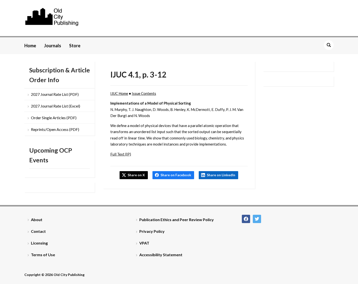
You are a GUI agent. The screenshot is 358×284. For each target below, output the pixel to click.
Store (74, 45)
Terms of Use (43, 254)
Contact (38, 231)
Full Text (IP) (120, 154)
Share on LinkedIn (221, 175)
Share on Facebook (175, 175)
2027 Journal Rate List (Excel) (55, 106)
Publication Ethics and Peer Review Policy (176, 219)
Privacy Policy (152, 231)
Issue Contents (144, 93)
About (36, 219)
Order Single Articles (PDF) (53, 117)
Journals (52, 45)
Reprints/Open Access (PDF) (55, 129)
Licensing (39, 243)
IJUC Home (119, 93)
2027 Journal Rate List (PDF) (55, 94)
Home (30, 45)
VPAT (144, 243)
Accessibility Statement (160, 254)
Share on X (136, 175)
